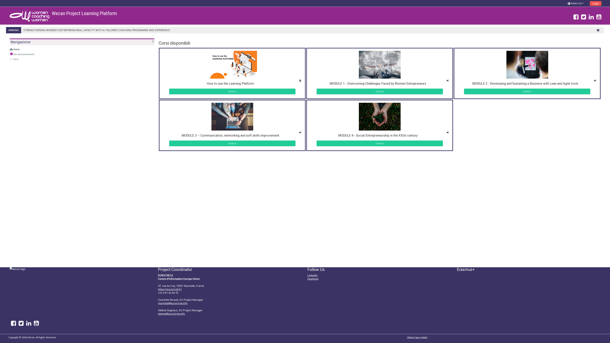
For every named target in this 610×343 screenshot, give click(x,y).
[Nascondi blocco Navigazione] (153, 42)
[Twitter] (583, 18)
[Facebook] (575, 18)
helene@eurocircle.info (171, 314)
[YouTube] (599, 18)
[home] (29, 15)
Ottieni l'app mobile (417, 337)
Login (595, 3)
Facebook (313, 279)
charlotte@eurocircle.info (172, 303)
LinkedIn (312, 275)
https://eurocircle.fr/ (170, 289)
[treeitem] (82, 49)
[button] (577, 3)
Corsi (15, 59)
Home (16, 49)
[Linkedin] (591, 18)
